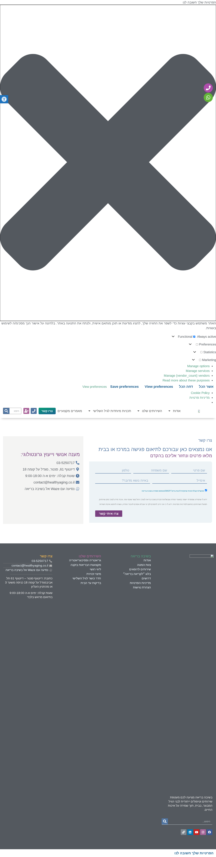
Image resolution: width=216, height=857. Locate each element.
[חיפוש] (6, 411)
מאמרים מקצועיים (70, 410)
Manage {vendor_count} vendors (187, 375)
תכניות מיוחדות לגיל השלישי (112, 410)
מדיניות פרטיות (199, 397)
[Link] (183, 832)
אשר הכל (206, 387)
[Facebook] (209, 832)
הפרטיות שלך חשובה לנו (193, 853)
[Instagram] (203, 832)
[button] (108, 163)
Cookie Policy (200, 393)
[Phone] (34, 411)
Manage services (198, 371)
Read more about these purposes (186, 380)
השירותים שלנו (152, 410)
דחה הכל (186, 387)
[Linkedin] (190, 832)
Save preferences (124, 387)
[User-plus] (26, 411)
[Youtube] (196, 832)
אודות (177, 410)
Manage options (198, 366)
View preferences (159, 387)
